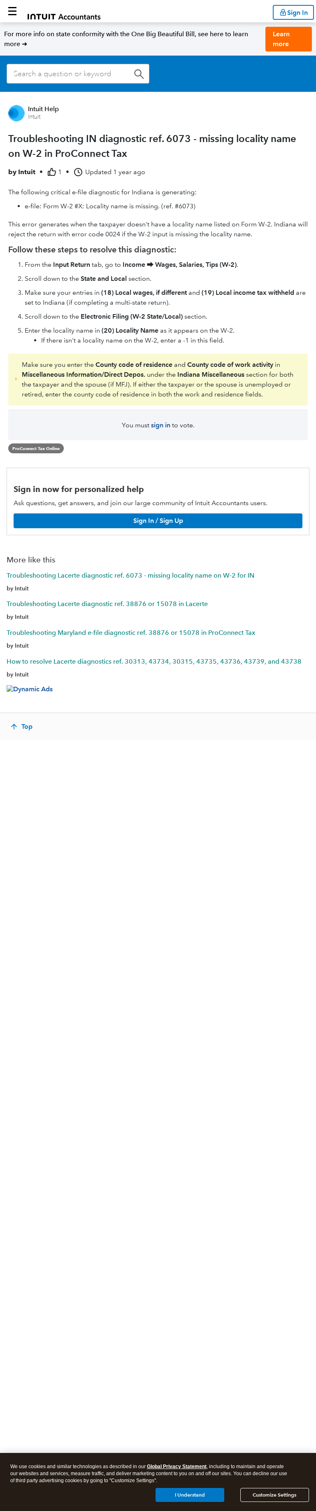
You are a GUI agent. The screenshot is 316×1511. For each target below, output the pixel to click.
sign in (160, 425)
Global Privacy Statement (177, 1466)
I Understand (190, 1495)
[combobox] (78, 74)
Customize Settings (274, 1495)
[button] (12, 11)
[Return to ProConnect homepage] (64, 11)
